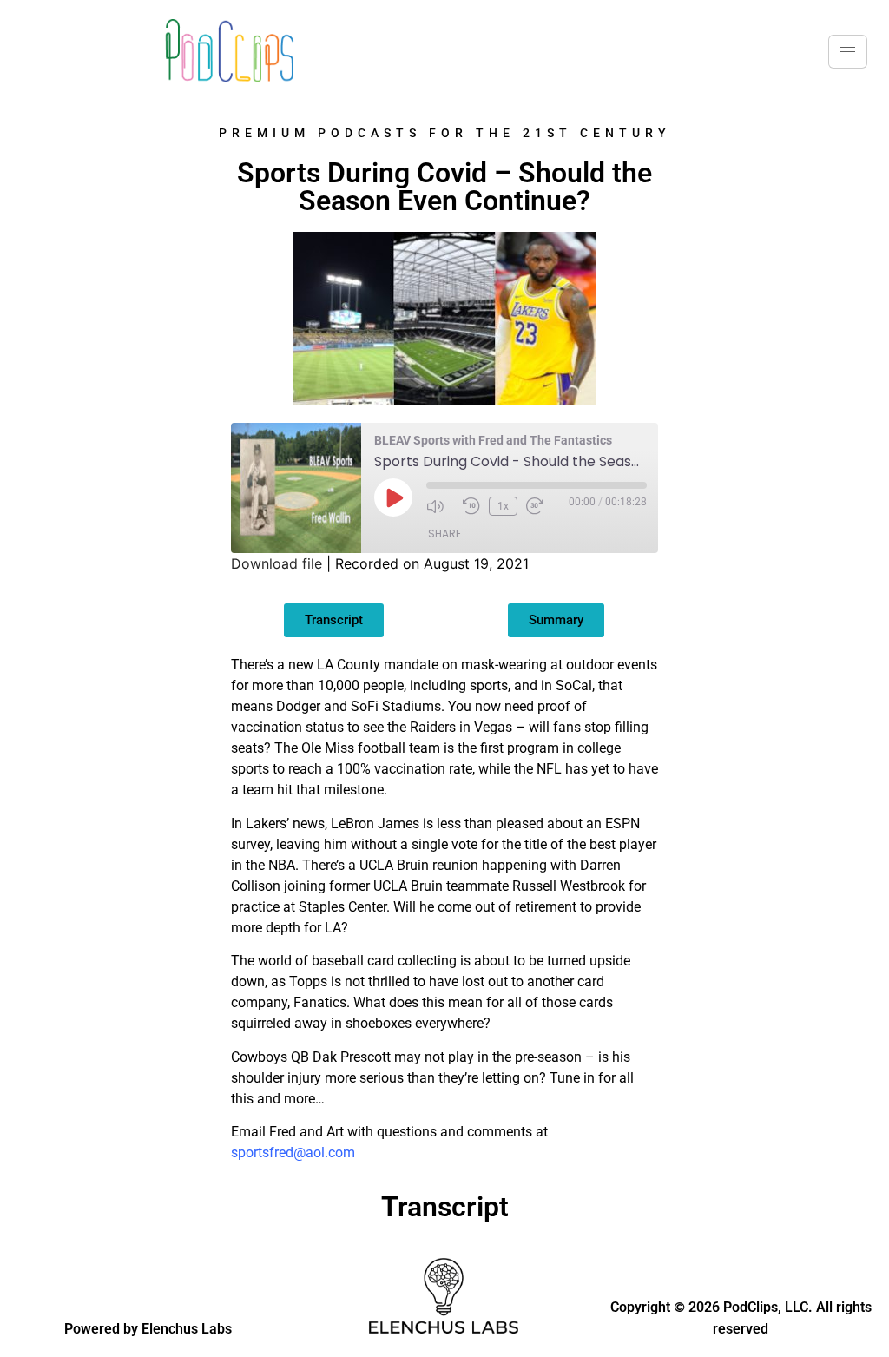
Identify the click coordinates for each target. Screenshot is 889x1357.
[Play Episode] (393, 497)
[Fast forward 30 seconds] (540, 506)
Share (444, 533)
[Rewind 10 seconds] (471, 506)
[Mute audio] (440, 506)
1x (503, 506)
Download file (276, 563)
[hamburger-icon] (847, 52)
